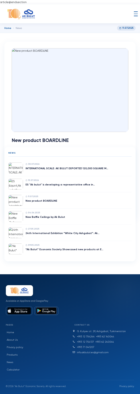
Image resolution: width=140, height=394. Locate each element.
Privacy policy (15, 347)
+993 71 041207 (85, 347)
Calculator (13, 369)
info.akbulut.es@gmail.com (93, 352)
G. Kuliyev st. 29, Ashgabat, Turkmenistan (101, 331)
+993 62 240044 (104, 341)
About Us (12, 339)
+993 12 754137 (85, 341)
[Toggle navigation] (136, 14)
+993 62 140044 (105, 336)
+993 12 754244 (86, 336)
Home (7, 28)
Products (12, 354)
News (10, 362)
